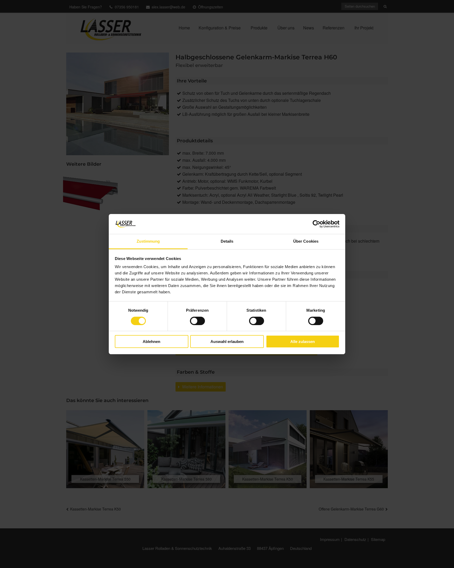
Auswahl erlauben (227, 341)
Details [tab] (227, 241)
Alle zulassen (302, 341)
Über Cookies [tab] (305, 241)
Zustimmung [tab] (148, 241)
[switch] (197, 321)
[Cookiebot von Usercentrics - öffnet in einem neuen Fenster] (316, 224)
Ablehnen (151, 341)
